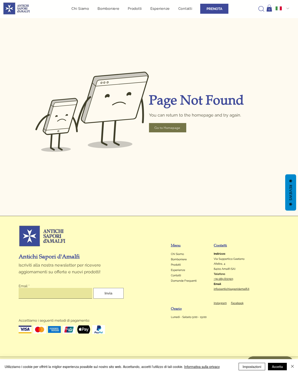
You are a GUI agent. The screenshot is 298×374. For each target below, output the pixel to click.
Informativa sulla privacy (202, 366)
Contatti (176, 275)
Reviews (290, 192)
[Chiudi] (292, 366)
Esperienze (178, 270)
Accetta (277, 366)
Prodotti (176, 264)
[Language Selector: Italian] (282, 8)
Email (23, 286)
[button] (136, 8)
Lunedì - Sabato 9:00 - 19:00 (189, 317)
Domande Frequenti (184, 280)
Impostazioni (252, 366)
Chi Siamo (177, 254)
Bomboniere (179, 259)
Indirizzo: (220, 253)
